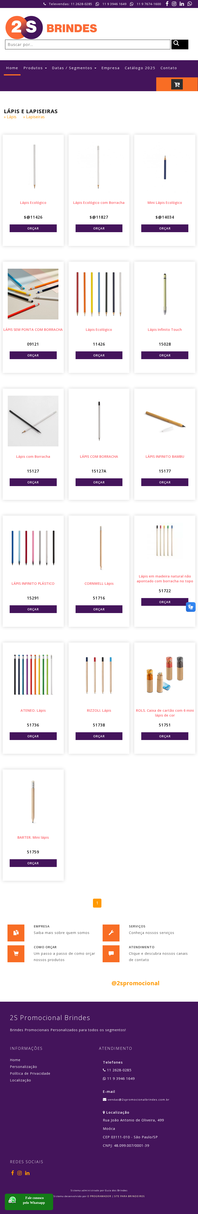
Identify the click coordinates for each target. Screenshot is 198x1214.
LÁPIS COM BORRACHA (99, 456)
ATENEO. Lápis (33, 710)
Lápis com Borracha (33, 456)
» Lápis (13, 116)
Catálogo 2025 (140, 67)
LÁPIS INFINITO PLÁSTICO (33, 583)
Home (13, 67)
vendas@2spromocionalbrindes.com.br (139, 1099)
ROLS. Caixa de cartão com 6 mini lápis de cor (165, 713)
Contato (169, 67)
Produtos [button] (33, 67)
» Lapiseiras (36, 116)
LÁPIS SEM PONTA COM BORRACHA (33, 329)
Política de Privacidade (30, 1073)
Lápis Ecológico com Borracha (99, 202)
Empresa (110, 67)
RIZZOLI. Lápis (99, 710)
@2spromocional (136, 983)
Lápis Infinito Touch (165, 329)
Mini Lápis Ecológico (165, 202)
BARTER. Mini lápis (33, 837)
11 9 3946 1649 (114, 4)
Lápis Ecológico (33, 202)
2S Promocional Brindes (50, 1017)
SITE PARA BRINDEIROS (129, 1196)
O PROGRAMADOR (99, 1196)
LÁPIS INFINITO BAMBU (165, 456)
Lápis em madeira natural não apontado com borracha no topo (165, 578)
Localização (20, 1080)
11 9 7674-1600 (149, 4)
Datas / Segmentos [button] (73, 67)
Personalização (23, 1066)
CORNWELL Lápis (99, 583)
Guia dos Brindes (116, 1190)
